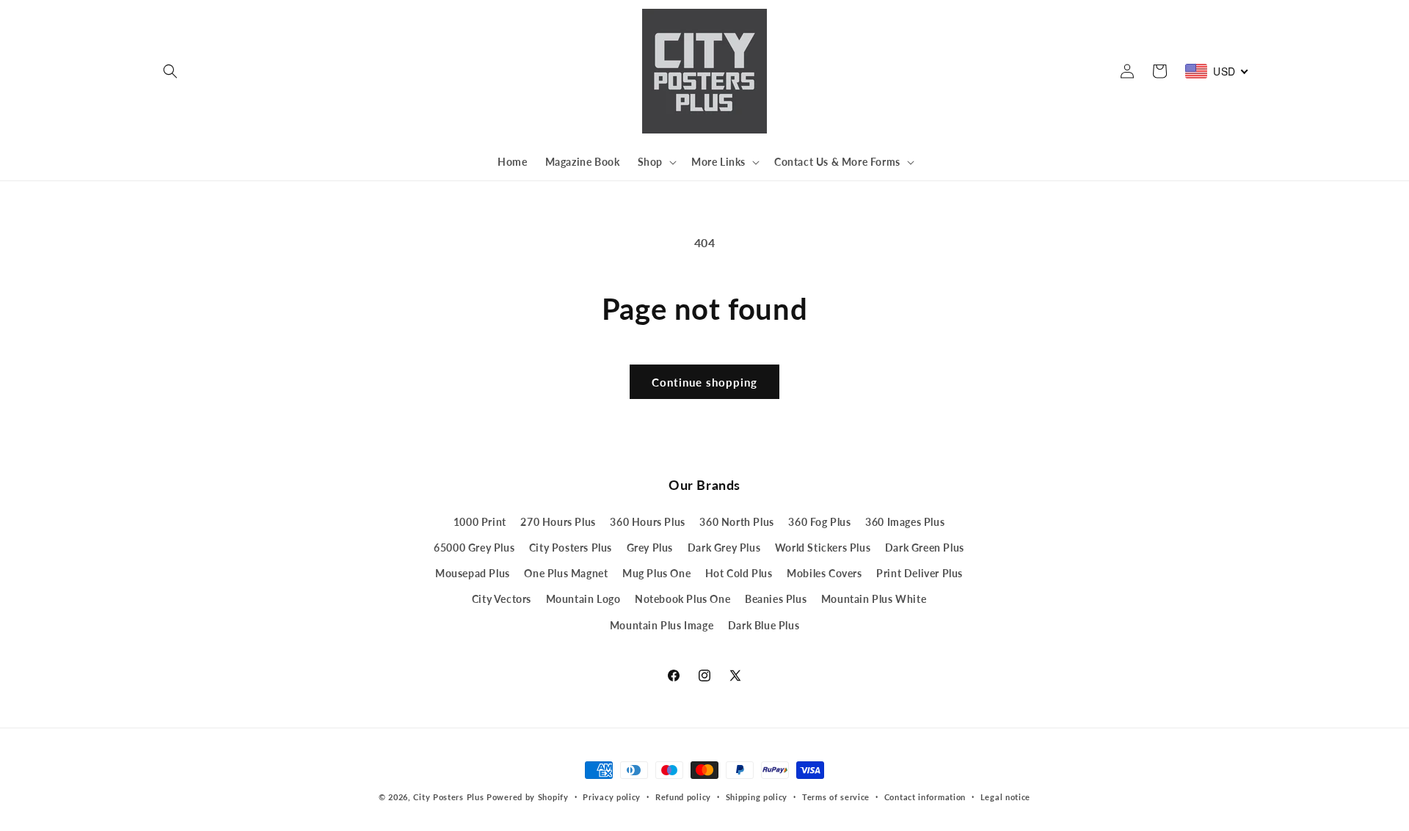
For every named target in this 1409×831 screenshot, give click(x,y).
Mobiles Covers (824, 573)
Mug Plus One (656, 573)
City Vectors (501, 599)
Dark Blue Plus (763, 625)
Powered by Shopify (528, 797)
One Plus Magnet (566, 573)
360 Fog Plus (819, 522)
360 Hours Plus (647, 522)
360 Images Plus (904, 522)
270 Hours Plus (557, 522)
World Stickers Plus (822, 547)
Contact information (925, 797)
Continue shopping (704, 382)
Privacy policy (612, 797)
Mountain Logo (583, 599)
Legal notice (1005, 797)
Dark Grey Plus (724, 547)
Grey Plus (650, 547)
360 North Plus (736, 522)
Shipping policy (757, 797)
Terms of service (836, 797)
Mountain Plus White (873, 599)
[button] (170, 71)
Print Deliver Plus (919, 573)
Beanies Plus (776, 599)
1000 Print (480, 522)
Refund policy (683, 797)
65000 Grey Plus (474, 547)
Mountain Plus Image (661, 625)
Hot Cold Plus (739, 573)
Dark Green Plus (924, 547)
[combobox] (1217, 71)
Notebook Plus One (682, 599)
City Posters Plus (570, 547)
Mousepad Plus (472, 573)
